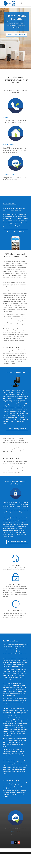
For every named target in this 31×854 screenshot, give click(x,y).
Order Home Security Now (16, 231)
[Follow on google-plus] (19, 842)
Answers (17, 832)
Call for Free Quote (15, 188)
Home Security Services (17, 34)
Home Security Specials (17, 542)
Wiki (12, 832)
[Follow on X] (15, 842)
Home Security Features (17, 429)
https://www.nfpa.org (20, 517)
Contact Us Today (15, 625)
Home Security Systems (16, 17)
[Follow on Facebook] (12, 842)
